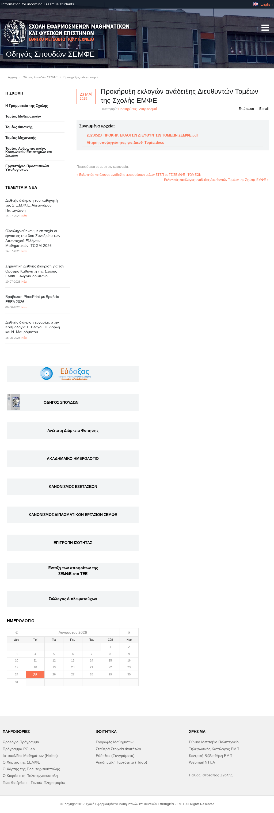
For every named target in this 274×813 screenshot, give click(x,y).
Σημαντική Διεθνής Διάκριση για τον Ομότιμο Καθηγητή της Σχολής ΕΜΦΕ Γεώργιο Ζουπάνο (34, 271)
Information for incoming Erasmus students (37, 4)
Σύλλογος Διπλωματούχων (73, 599)
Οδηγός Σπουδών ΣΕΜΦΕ (40, 77)
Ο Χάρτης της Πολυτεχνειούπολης (31, 769)
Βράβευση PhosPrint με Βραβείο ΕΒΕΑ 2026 (32, 299)
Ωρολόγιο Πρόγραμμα (21, 742)
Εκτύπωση (246, 109)
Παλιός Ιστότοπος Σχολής (211, 775)
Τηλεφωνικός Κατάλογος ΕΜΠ (214, 749)
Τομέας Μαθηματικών (23, 116)
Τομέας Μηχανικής (20, 138)
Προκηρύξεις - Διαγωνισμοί (80, 77)
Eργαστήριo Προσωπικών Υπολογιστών (27, 168)
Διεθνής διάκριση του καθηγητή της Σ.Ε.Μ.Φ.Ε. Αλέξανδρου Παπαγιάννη (31, 205)
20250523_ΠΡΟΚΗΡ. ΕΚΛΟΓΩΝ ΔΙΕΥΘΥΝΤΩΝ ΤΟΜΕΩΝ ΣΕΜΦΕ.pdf (142, 135)
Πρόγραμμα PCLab (19, 749)
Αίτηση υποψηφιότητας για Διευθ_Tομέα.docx (125, 143)
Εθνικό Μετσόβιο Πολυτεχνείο (214, 742)
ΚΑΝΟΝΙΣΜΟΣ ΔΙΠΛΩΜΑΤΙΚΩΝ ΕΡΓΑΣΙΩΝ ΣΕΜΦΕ (73, 514)
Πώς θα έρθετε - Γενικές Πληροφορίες (34, 782)
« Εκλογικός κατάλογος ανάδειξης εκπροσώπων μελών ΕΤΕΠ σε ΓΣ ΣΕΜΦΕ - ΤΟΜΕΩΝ (139, 175)
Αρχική (12, 77)
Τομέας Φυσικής (19, 127)
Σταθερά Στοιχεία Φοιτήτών (118, 749)
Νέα (23, 215)
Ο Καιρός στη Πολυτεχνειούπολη (30, 775)
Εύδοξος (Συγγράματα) (115, 755)
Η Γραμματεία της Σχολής (26, 106)
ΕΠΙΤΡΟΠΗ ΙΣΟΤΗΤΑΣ (73, 542)
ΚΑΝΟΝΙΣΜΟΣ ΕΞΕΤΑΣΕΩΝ (73, 486)
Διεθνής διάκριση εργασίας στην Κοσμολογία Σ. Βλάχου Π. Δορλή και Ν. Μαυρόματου (32, 327)
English (266, 4)
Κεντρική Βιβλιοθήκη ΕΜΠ (210, 755)
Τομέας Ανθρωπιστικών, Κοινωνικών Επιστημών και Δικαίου (28, 151)
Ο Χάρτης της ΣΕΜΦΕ (21, 762)
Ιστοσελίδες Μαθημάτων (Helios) (30, 755)
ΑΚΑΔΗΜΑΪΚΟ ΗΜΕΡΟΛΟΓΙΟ (73, 458)
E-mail (264, 109)
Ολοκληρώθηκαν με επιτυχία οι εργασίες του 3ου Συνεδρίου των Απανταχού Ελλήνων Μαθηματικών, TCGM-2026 (32, 238)
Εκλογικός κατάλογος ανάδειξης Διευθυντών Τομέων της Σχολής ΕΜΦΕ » (216, 180)
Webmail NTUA (202, 762)
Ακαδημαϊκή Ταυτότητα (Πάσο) (121, 762)
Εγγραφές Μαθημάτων (115, 742)
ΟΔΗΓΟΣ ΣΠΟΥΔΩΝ (61, 402)
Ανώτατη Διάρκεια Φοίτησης (72, 430)
